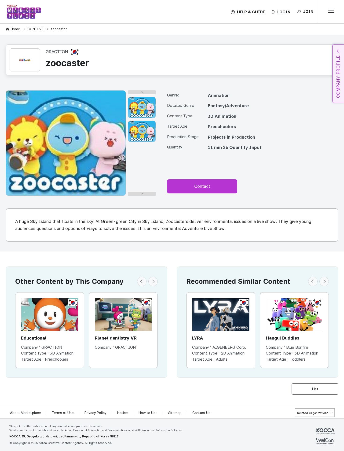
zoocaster (59, 29)
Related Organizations (312, 413)
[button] (141, 281)
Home (15, 29)
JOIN (308, 11)
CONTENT (35, 29)
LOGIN (283, 12)
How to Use (148, 413)
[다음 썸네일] (142, 194)
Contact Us (201, 413)
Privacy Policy (95, 413)
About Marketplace (25, 413)
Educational (33, 338)
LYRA (197, 338)
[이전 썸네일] (142, 92)
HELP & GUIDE (251, 12)
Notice (122, 413)
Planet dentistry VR (116, 338)
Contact (202, 186)
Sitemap (175, 413)
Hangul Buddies (282, 338)
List (315, 389)
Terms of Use (63, 413)
